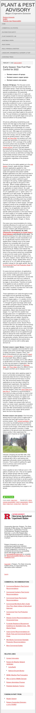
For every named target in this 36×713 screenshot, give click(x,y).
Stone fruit (17, 504)
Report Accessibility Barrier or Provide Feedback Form (17, 556)
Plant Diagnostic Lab (9, 36)
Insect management (22, 502)
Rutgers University (8, 17)
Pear (4, 504)
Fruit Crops (6, 44)
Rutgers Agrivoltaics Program (15, 682)
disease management (9, 502)
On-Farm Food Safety (9, 32)
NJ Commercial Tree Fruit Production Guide (17, 265)
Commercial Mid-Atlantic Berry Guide (19, 606)
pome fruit (9, 504)
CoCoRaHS (12, 667)
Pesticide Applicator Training (15, 686)
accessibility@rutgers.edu (14, 554)
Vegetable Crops (7, 40)
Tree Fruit (14, 500)
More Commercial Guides (14, 645)
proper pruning (7, 147)
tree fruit (25, 504)
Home (4, 24)
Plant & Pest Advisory (18, 7)
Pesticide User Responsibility (12, 21)
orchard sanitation (23, 421)
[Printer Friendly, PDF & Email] (8, 497)
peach (30, 502)
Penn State (13, 367)
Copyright (7, 564)
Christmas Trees (7, 57)
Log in (6, 574)
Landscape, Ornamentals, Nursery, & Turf (16, 53)
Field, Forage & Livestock (10, 48)
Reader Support (11, 699)
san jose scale (12, 138)
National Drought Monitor (16, 671)
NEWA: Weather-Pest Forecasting (17, 675)
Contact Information (12, 658)
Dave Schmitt (18, 63)
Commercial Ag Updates (10, 28)
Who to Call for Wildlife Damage (16, 679)
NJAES (5, 19)
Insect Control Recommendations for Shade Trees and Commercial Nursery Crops (18, 634)
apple (30, 500)
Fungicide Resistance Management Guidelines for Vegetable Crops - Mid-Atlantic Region (18, 626)
